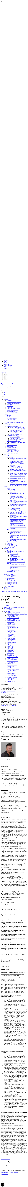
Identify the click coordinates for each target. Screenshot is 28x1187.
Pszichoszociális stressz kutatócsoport (18, 504)
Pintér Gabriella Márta (12, 659)
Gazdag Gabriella (11, 638)
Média (5, 587)
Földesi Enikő (10, 635)
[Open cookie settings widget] (2, 1184)
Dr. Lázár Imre (10, 650)
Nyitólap (3, 591)
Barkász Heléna (10, 622)
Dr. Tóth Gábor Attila (12, 675)
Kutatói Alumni (10, 547)
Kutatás (5, 486)
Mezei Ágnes (10, 654)
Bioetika (9, 416)
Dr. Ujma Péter (10, 678)
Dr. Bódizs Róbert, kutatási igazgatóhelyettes (13, 618)
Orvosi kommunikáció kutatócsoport (18, 501)
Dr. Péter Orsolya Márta (12, 657)
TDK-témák (12, 533)
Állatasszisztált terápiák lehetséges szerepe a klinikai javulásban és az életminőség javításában (18, 520)
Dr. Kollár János (10, 647)
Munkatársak (10, 406)
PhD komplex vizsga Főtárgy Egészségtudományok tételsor (17, 461)
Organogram (10, 404)
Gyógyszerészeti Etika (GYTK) (17, 442)
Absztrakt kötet (10, 586)
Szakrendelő (9, 563)
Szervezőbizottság (11, 585)
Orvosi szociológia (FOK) (16, 439)
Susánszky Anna (10, 666)
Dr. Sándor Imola (11, 662)
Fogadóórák (9, 407)
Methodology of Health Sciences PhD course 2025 (17, 479)
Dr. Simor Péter (10, 663)
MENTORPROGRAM (12, 451)
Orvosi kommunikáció (12, 418)
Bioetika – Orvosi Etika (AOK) (17, 427)
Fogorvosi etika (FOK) (15, 437)
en (4, 392)
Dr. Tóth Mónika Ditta (12, 677)
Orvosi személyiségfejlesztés (16, 434)
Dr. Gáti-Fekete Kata (11, 636)
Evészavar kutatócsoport (15, 494)
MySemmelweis (7, 366)
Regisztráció (9, 579)
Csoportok (12, 555)
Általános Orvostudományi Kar (14, 426)
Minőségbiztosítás (11, 411)
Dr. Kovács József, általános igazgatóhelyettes (13, 616)
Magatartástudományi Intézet (8, 384)
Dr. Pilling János (10, 658)
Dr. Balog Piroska (11, 623)
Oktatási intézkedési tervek (13, 450)
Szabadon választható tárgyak (17, 559)
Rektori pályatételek (11, 447)
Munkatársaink (13, 560)
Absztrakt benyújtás (11, 580)
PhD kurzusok (10, 472)
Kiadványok (9, 572)
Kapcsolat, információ (12, 582)
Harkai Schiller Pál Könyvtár (13, 408)
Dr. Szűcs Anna (10, 674)
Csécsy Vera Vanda (11, 632)
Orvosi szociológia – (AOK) (16, 431)
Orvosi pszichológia (11, 419)
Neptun (5, 361)
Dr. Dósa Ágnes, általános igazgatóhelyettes (17, 614)
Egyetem (6, 360)
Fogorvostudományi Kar (12, 435)
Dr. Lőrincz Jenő (10, 651)
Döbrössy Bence (10, 634)
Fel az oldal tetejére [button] (5, 1159)
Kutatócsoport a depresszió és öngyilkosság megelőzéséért (17, 496)
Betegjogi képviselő (14, 570)
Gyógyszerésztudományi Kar (13, 441)
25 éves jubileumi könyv (12, 410)
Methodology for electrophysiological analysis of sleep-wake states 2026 (18, 474)
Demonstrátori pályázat (12, 453)
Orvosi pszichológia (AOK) (16, 430)
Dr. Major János (10, 653)
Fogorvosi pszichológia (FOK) (17, 438)
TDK (8, 529)
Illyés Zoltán (9, 643)
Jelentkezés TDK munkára (16, 531)
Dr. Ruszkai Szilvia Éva (12, 661)
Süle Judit (9, 667)
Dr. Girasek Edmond (11, 639)
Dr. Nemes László (11, 655)
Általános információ (11, 576)
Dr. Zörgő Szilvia (11, 681)
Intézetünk (6, 399)
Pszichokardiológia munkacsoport (17, 493)
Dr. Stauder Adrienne (12, 665)
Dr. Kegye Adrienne (11, 645)
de (4, 394)
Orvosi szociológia (11, 420)
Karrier (5, 368)
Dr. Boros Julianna (11, 628)
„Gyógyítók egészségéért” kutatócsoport (16, 509)
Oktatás (5, 423)
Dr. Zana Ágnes (10, 679)
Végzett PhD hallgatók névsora (17, 467)
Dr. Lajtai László (10, 649)
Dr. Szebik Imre (10, 671)
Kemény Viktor (10, 646)
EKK (8, 443)
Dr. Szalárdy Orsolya (12, 670)
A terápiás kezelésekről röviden (17, 564)
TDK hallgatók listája (15, 537)
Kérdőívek (9, 543)
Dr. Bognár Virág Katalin (13, 627)
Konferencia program (12, 583)
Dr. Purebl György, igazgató (13, 612)
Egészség (6, 548)
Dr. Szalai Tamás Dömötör (13, 669)
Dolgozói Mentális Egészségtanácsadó (16, 562)
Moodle (5, 362)
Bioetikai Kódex (10, 544)
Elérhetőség (6, 589)
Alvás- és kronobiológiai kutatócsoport (16, 422)
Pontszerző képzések (11, 449)
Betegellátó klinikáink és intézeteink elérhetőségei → (10, 1172)
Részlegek (6, 414)
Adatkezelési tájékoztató (12, 412)
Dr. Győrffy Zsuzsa (11, 640)
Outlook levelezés (8, 365)
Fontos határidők (10, 578)
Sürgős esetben (13, 558)
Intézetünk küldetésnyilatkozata (14, 402)
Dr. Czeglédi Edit (11, 630)
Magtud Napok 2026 (8, 574)
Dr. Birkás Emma (11, 626)
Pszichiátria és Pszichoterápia (16, 433)
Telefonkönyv (7, 364)
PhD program (10, 457)
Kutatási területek (11, 489)
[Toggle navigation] (1, 390)
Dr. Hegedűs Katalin (11, 642)
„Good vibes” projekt (12, 541)
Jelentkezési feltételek (15, 532)
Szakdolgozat (10, 446)
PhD (5, 454)
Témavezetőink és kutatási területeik (18, 470)
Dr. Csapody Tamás (11, 631)
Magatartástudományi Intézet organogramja (14, 607)
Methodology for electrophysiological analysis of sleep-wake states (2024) (18, 484)
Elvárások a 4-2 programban (16, 469)
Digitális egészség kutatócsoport (17, 525)
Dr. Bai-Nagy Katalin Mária (13, 620)
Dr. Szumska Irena (11, 673)
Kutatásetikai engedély (12, 546)
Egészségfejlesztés (11, 571)
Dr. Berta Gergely (11, 624)
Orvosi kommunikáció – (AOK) (17, 428)
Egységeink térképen (4, 1174)
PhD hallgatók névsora (15, 466)
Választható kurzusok (12, 445)
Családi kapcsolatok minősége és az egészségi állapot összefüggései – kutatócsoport (18, 514)
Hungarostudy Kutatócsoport (16, 511)
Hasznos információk (15, 556)
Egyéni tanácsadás (14, 554)
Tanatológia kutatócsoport (16, 502)
